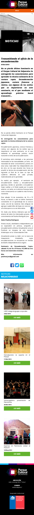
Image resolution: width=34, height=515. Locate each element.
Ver (17, 317)
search (32, 14)
